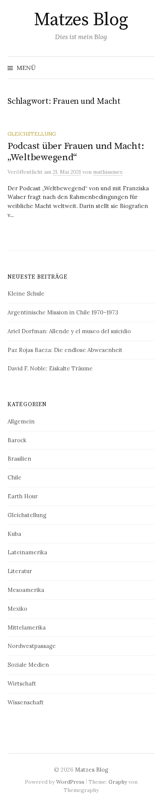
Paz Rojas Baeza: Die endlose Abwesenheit (65, 349)
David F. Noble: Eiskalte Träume (50, 368)
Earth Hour (23, 496)
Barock (17, 440)
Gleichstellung (32, 134)
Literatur (20, 571)
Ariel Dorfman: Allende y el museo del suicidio (69, 331)
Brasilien (19, 458)
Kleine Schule (26, 293)
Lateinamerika (27, 552)
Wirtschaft (22, 683)
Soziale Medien (28, 664)
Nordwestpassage (32, 645)
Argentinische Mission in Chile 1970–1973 (63, 312)
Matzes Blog (81, 20)
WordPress (70, 781)
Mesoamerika (26, 589)
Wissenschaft (26, 702)
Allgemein (21, 421)
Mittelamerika (27, 627)
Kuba (14, 533)
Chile (14, 477)
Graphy (118, 781)
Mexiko (17, 608)
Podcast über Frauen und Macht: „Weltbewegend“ (76, 151)
